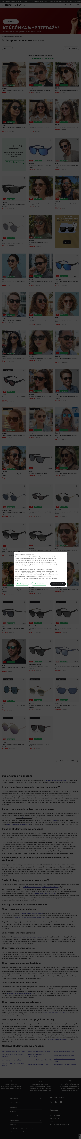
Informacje (27, 566)
